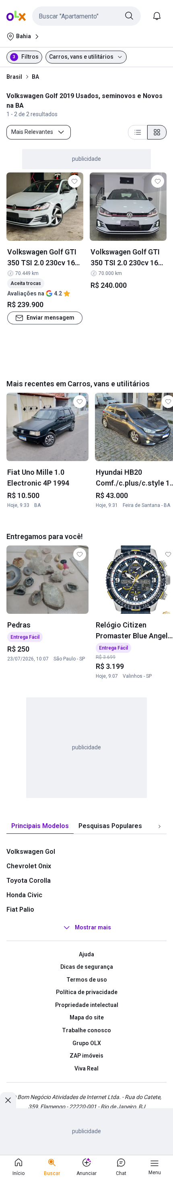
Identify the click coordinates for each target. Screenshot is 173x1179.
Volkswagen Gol (30, 851)
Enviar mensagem (50, 317)
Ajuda (86, 954)
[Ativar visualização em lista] (137, 132)
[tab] (40, 826)
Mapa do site (87, 1017)
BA (35, 77)
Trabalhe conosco (86, 1030)
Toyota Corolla (28, 880)
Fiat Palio (20, 909)
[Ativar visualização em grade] (157, 132)
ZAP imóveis (86, 1055)
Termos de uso (86, 979)
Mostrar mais (93, 927)
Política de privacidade (86, 992)
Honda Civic (24, 895)
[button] (86, 16)
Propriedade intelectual (86, 1005)
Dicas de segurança (86, 967)
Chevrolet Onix (28, 866)
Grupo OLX (86, 1043)
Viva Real (86, 1068)
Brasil (14, 77)
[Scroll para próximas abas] (159, 826)
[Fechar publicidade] (8, 1100)
